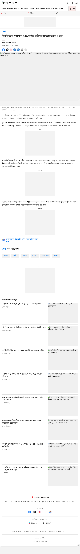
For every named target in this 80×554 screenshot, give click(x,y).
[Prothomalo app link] (33, 523)
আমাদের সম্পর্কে (16, 532)
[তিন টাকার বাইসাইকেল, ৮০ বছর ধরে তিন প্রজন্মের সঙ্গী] (63, 313)
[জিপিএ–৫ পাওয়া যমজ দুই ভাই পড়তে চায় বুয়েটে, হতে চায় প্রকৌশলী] (63, 453)
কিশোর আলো (18, 502)
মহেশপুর (25, 255)
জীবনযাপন (54, 9)
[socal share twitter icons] (7, 51)
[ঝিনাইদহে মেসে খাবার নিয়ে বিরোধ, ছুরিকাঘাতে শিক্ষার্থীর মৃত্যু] (63, 336)
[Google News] (50, 512)
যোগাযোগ (52, 532)
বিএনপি (6, 255)
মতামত (32, 9)
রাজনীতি (16, 9)
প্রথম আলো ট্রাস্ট (35, 502)
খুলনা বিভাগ (45, 255)
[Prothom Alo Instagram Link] (40, 512)
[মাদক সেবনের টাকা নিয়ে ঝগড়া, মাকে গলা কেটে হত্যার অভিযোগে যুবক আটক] (63, 429)
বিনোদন (42, 9)
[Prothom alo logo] (40, 498)
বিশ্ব (22, 9)
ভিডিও (61, 9)
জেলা (4, 31)
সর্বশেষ (4, 9)
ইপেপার (58, 502)
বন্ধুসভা (44, 502)
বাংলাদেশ (10, 9)
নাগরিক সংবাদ (8, 502)
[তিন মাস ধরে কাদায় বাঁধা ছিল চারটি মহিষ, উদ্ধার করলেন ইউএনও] (63, 383)
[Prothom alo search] (68, 3)
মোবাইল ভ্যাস (70, 502)
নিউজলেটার (61, 532)
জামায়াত (56, 255)
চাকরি (48, 9)
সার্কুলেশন (34, 532)
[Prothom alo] (10, 3)
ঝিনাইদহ (34, 255)
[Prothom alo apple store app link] (47, 523)
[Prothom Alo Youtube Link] (45, 512)
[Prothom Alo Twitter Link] (35, 512)
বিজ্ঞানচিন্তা (26, 502)
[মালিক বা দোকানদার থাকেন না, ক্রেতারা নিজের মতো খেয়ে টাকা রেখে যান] (63, 406)
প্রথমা (63, 502)
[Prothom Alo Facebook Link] (30, 512)
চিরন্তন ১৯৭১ (50, 502)
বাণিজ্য (26, 9)
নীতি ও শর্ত (43, 532)
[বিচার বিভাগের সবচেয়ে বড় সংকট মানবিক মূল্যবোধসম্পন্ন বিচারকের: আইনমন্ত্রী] (63, 476)
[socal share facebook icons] (4, 51)
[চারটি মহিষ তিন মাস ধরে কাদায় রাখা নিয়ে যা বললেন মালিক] (63, 359)
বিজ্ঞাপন (26, 532)
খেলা (37, 9)
